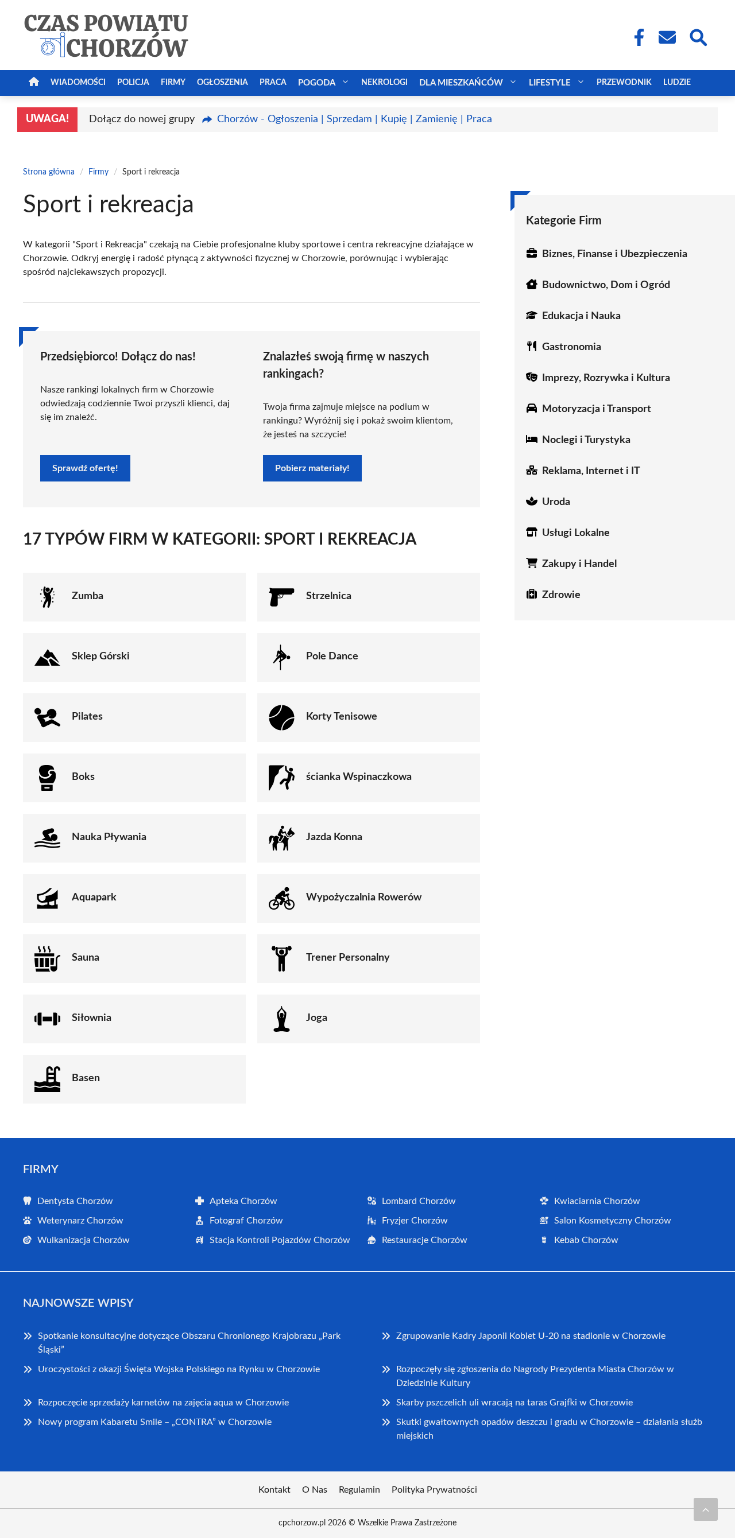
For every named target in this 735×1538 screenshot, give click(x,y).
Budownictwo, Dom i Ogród (606, 285)
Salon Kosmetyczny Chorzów (612, 1220)
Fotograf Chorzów (246, 1220)
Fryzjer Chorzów (415, 1220)
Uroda (556, 502)
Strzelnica (328, 596)
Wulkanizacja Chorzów (83, 1240)
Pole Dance (332, 656)
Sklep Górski (101, 656)
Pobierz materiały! (312, 468)
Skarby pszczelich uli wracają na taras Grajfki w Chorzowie (514, 1402)
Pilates (87, 717)
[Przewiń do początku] (706, 1509)
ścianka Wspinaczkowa (359, 777)
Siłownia (91, 1018)
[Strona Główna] (34, 83)
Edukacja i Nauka (581, 316)
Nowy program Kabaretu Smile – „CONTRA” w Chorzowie (155, 1422)
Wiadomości (78, 83)
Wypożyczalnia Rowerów (363, 897)
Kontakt (274, 1489)
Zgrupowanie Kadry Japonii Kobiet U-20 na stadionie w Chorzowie (531, 1336)
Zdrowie (561, 595)
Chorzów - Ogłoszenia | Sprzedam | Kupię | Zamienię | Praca (354, 119)
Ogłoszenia (222, 83)
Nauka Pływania (109, 837)
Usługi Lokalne (576, 533)
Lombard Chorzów (419, 1201)
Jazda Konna (334, 837)
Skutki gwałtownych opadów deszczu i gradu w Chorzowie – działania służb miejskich (549, 1428)
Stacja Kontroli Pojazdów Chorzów (280, 1240)
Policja (133, 83)
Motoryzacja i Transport (596, 409)
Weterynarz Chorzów (80, 1220)
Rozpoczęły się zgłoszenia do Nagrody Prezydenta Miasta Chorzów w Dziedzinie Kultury (535, 1376)
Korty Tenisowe (341, 717)
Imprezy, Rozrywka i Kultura (606, 378)
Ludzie (677, 83)
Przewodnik (624, 83)
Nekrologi (384, 83)
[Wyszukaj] (697, 36)
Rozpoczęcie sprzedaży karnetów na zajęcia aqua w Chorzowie (163, 1402)
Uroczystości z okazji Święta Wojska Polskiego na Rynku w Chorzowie (179, 1369)
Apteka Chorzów (243, 1201)
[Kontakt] (666, 37)
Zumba (87, 596)
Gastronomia (571, 347)
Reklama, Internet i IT (591, 471)
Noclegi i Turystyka (586, 440)
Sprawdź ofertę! (85, 468)
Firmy (173, 83)
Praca (273, 83)
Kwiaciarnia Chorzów (597, 1201)
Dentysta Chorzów (75, 1201)
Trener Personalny (348, 958)
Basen (86, 1078)
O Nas (314, 1489)
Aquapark (94, 897)
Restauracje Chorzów (424, 1240)
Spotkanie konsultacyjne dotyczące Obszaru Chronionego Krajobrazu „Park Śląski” (189, 1342)
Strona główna (49, 172)
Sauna (85, 958)
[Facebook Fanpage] (635, 37)
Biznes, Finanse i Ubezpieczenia (614, 254)
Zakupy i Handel (579, 564)
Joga (316, 1018)
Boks (83, 777)
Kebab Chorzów (586, 1240)
